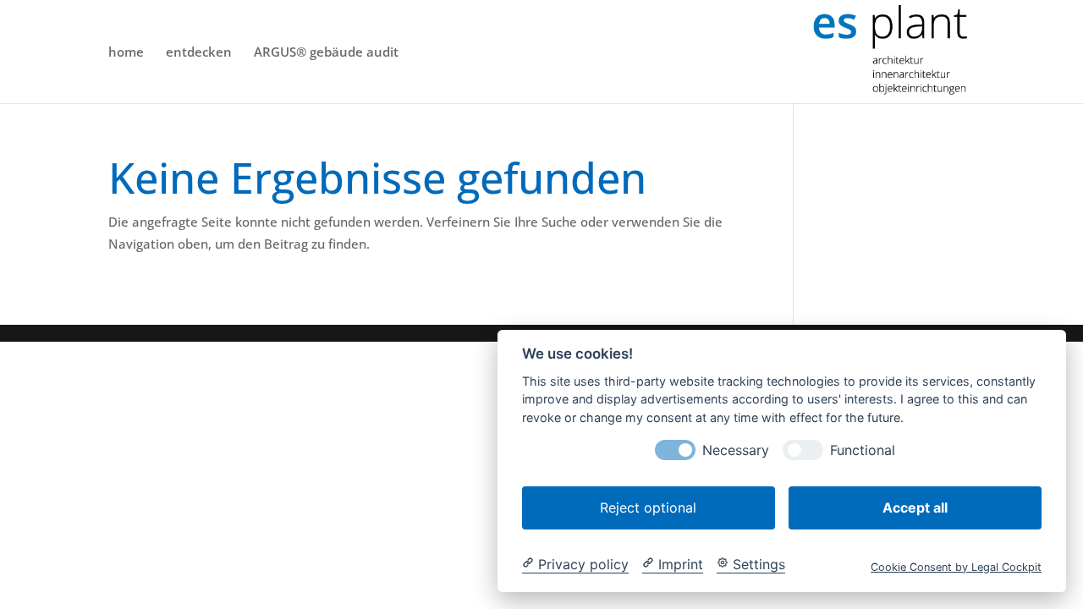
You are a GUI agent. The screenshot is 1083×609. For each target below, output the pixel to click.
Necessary (735, 450)
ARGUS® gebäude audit (326, 53)
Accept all (915, 506)
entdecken (199, 53)
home (126, 53)
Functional (862, 450)
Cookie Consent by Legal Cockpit (956, 566)
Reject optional (648, 506)
